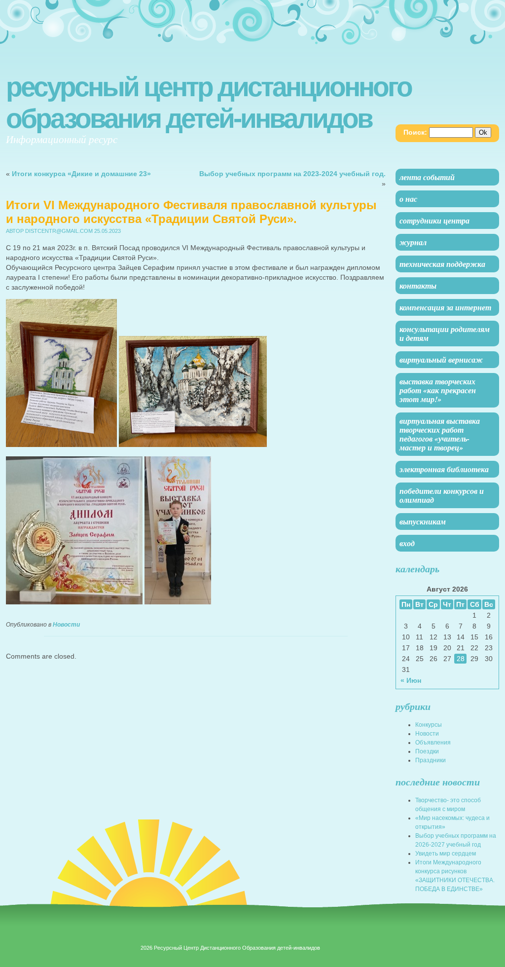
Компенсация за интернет (445, 307)
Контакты (417, 285)
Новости (66, 624)
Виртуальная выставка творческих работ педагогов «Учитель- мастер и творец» (439, 434)
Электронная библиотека (444, 469)
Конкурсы (428, 724)
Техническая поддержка (442, 264)
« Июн (410, 680)
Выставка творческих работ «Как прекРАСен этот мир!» (437, 390)
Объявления (433, 742)
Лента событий (427, 177)
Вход (407, 543)
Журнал (413, 242)
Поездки (427, 751)
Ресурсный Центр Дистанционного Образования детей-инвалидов (208, 103)
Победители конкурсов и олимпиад (441, 495)
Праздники (430, 760)
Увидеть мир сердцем (445, 853)
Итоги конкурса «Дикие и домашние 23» (81, 174)
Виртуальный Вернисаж (441, 359)
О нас (408, 198)
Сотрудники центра (434, 220)
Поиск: (415, 132)
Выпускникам (422, 521)
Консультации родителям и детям (444, 333)
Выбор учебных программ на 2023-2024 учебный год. (292, 174)
